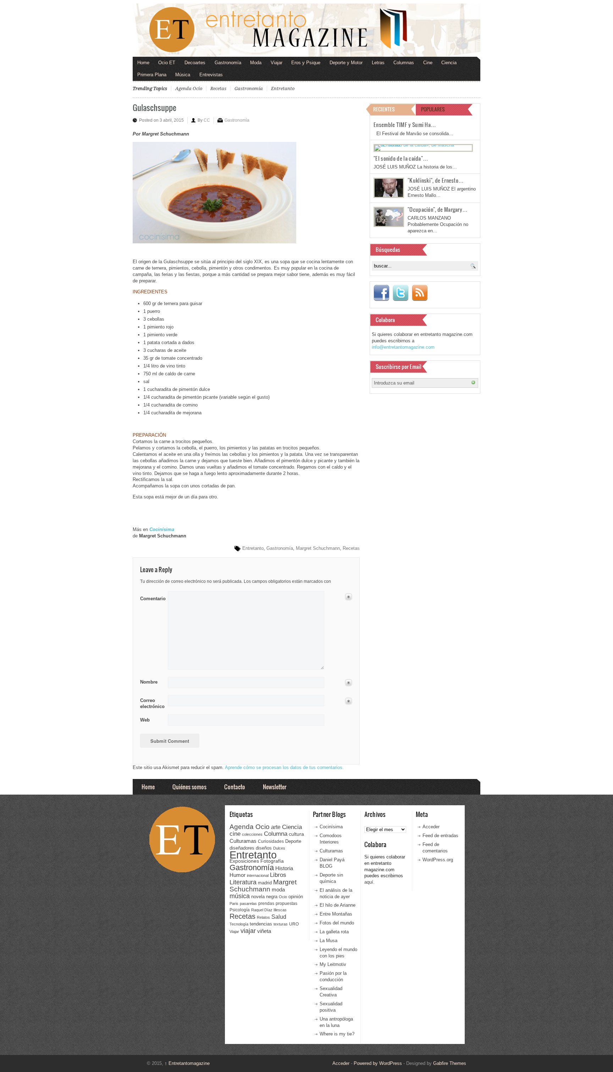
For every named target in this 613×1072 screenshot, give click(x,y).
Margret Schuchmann (318, 548)
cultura (296, 834)
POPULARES (433, 109)
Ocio (283, 897)
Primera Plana (151, 74)
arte (276, 827)
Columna (275, 833)
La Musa (328, 940)
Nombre (149, 682)
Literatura (243, 882)
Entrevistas (211, 74)
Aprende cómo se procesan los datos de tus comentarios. (284, 767)
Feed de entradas (440, 835)
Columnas (403, 62)
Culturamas (243, 841)
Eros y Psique (305, 62)
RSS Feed (419, 293)
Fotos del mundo (337, 922)
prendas (266, 903)
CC (207, 120)
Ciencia (449, 62)
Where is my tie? (337, 1034)
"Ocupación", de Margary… (438, 209)
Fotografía (272, 861)
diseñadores (242, 848)
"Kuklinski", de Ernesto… (436, 180)
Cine (427, 62)
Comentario (151, 597)
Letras (378, 62)
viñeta (264, 931)
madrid (265, 882)
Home (143, 62)
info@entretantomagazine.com (403, 347)
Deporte (293, 841)
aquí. (369, 882)
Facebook (381, 293)
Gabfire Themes (449, 1063)
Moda (255, 62)
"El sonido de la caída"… (401, 158)
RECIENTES (384, 109)
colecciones (252, 834)
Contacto (234, 787)
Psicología (240, 909)
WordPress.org (438, 859)
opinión (295, 896)
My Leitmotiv (333, 964)
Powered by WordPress (378, 1063)
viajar (248, 930)
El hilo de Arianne (337, 905)
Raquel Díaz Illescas (269, 910)
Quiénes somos (189, 787)
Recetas (218, 88)
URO (294, 924)
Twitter (400, 293)
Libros (278, 874)
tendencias (261, 924)
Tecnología (239, 924)
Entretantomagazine (187, 1063)
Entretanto (282, 88)
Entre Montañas (336, 914)
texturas (281, 924)
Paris (234, 903)
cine (235, 833)
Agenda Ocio (188, 88)
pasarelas (248, 903)
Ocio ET (166, 62)
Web (145, 720)
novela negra (264, 896)
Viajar (276, 62)
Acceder (431, 826)
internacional (258, 875)
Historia (284, 868)
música (240, 896)
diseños (264, 848)
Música (182, 74)
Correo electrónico (151, 703)
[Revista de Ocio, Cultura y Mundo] (306, 30)
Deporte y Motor (346, 62)
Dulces (279, 848)
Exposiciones (244, 861)
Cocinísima (331, 826)
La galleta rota (334, 931)
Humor (237, 875)
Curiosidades (271, 841)
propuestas (286, 903)
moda (278, 889)
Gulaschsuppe (154, 107)
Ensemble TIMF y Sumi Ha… (405, 124)
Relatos (263, 917)
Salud (278, 917)
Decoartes (194, 62)
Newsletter (274, 787)
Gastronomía (228, 62)
